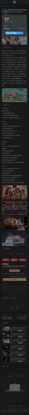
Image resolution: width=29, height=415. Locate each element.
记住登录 (7, 28)
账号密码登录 (22, 28)
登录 (15, 33)
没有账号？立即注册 (9, 21)
